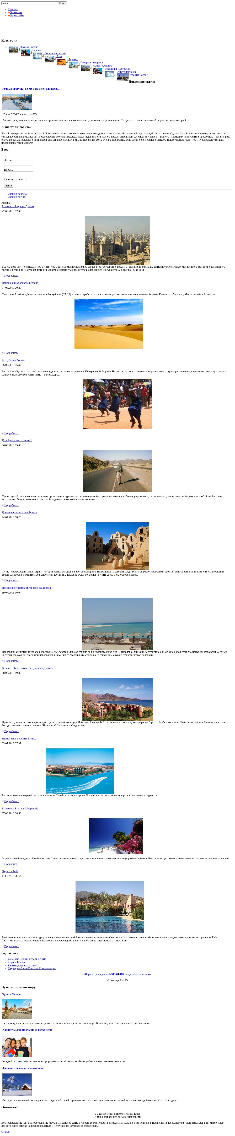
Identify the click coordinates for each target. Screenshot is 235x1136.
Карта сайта (17, 15)
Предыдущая (101, 974)
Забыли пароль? (17, 193)
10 (122, 974)
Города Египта (16, 962)
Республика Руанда (13, 360)
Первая (89, 974)
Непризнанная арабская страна (20, 282)
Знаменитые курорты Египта (19, 738)
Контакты (16, 12)
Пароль (8, 169)
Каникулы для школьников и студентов (27, 1029)
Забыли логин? (17, 196)
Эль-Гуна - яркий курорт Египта (27, 958)
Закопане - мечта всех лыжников (23, 1068)
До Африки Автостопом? (17, 440)
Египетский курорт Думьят (18, 206)
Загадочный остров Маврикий (20, 808)
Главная (13, 9)
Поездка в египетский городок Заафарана (26, 587)
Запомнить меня (13, 179)
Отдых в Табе (10, 871)
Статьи (5, 1131)
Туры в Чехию (11, 994)
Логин (8, 160)
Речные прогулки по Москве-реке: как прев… (31, 88)
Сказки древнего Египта (22, 965)
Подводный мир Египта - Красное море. (32, 968)
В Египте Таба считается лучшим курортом (27, 668)
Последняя (143, 974)
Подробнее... (11, 275)
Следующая (130, 974)
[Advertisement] (64, 27)
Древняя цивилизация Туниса (19, 512)
